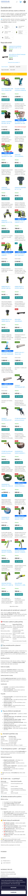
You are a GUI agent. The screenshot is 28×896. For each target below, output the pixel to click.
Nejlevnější (12, 66)
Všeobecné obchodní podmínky (8, 872)
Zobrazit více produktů (13, 62)
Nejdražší (18, 66)
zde (19, 884)
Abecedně (12, 70)
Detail (4, 495)
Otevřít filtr (14, 74)
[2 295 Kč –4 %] (7, 378)
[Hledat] (16, 1)
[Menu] (24, 1)
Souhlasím (13, 892)
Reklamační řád (4, 876)
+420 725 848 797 (6, 863)
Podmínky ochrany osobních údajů (8, 874)
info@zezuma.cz (6, 861)
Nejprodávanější (5, 70)
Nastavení (13, 887)
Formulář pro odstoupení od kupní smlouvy (10, 878)
